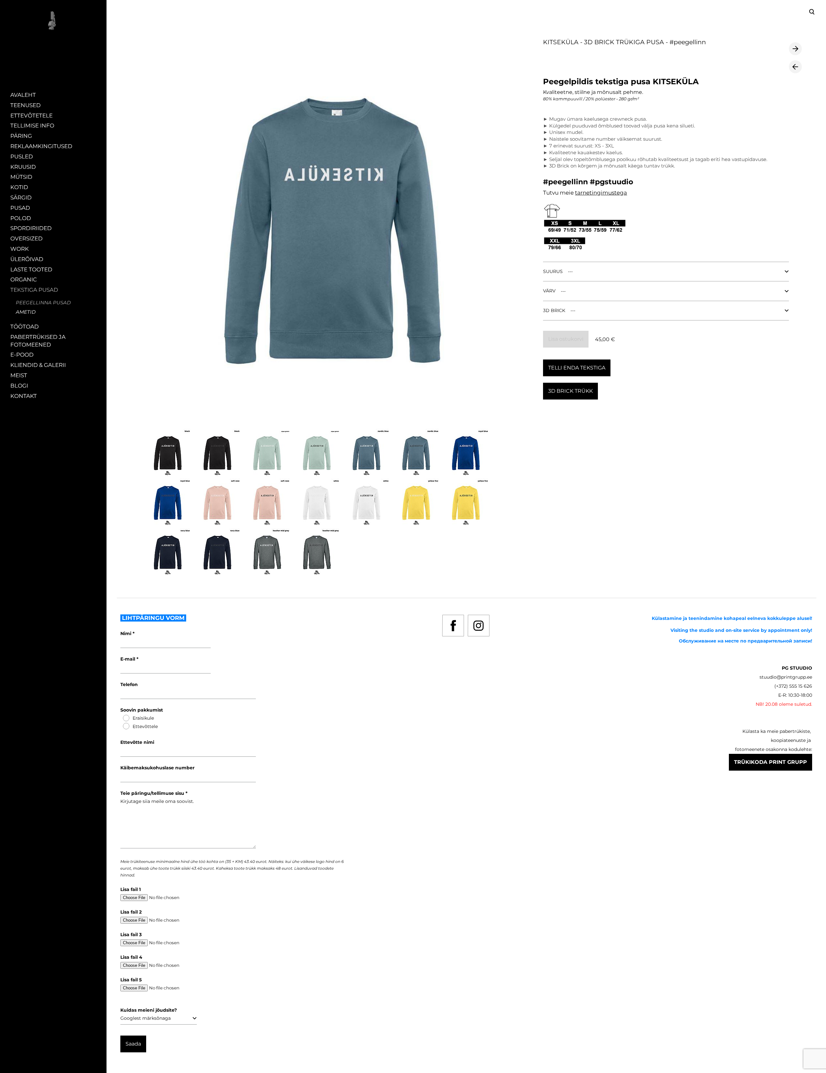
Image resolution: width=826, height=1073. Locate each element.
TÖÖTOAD (24, 326)
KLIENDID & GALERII (38, 365)
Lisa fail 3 (131, 934)
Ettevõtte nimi (137, 742)
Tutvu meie (559, 192)
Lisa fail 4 (131, 957)
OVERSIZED (26, 238)
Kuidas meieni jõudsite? (148, 1010)
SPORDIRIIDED (31, 228)
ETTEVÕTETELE (31, 115)
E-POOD (22, 354)
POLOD (20, 218)
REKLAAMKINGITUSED (41, 146)
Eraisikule (143, 718)
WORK (19, 249)
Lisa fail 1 (130, 889)
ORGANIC (23, 279)
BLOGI (19, 385)
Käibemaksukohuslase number (157, 768)
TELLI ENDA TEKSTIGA (576, 368)
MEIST (18, 375)
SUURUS (553, 271)
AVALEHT (23, 95)
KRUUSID (23, 167)
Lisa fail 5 (131, 980)
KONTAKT (23, 396)
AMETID (25, 312)
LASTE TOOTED (31, 269)
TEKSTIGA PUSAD (34, 290)
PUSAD (20, 208)
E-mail (128, 659)
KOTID (19, 187)
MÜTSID (21, 177)
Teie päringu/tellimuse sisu (153, 793)
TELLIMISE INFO (32, 125)
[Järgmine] (795, 48)
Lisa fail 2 (131, 912)
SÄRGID (21, 197)
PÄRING (21, 136)
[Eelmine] (795, 66)
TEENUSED (25, 105)
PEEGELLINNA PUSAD (43, 302)
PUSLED (21, 156)
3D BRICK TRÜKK (570, 391)
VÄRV (549, 291)
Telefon (129, 684)
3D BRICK (554, 310)
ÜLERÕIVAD (26, 259)
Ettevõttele (145, 726)
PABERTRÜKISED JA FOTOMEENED (37, 341)
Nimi (126, 633)
